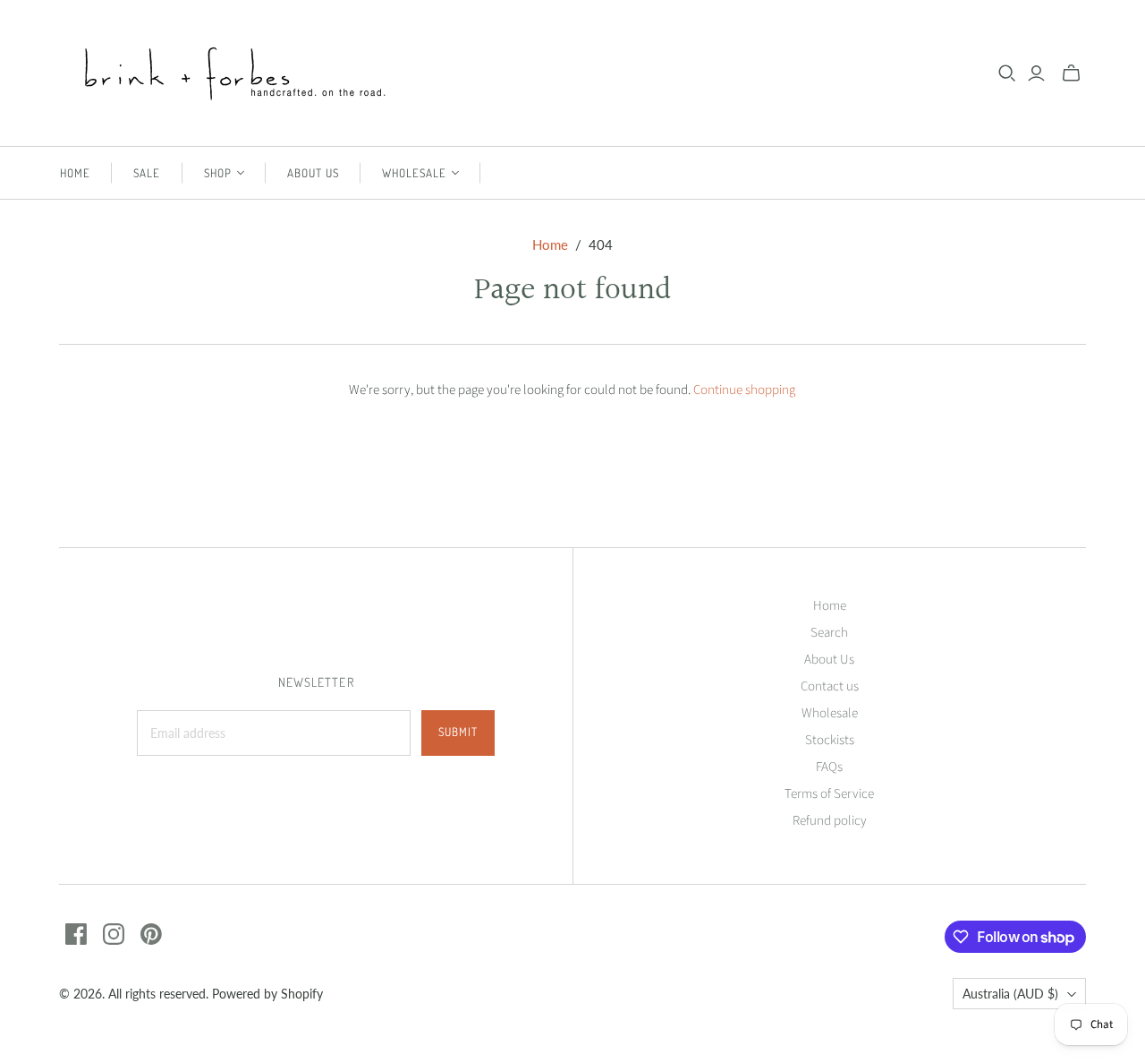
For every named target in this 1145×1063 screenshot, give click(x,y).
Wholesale (830, 713)
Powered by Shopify (267, 993)
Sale (146, 173)
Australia (1010, 993)
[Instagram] (113, 934)
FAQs (829, 767)
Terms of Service (829, 793)
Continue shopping (744, 390)
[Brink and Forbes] (238, 73)
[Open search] (1007, 73)
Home (75, 173)
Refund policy (830, 820)
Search (829, 632)
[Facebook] (76, 934)
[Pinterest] (151, 934)
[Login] (1036, 73)
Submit (458, 731)
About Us (313, 173)
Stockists (829, 740)
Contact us (830, 686)
